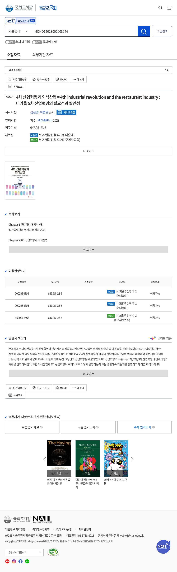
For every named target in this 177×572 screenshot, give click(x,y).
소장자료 (13, 54)
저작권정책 (85, 529)
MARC (63, 79)
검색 (160, 8)
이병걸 (44, 112)
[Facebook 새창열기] (20, 560)
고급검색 (162, 31)
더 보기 (80, 79)
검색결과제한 (15, 70)
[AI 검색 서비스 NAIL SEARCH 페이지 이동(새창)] (20, 20)
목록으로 (17, 86)
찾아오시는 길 (64, 529)
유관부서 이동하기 (17, 552)
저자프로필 (69, 112)
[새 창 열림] (53, 552)
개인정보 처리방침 (15, 529)
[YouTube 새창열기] (7, 560)
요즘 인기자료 (31, 427)
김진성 (34, 112)
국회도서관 (19, 7)
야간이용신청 (20, 79)
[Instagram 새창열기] (14, 560)
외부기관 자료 (42, 54)
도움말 (41, 427)
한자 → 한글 (43, 79)
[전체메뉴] (169, 8)
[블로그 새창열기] (27, 560)
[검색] (144, 31)
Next (133, 459)
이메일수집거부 (40, 529)
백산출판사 (45, 120)
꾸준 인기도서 (87, 427)
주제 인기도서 (143, 427)
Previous (45, 459)
